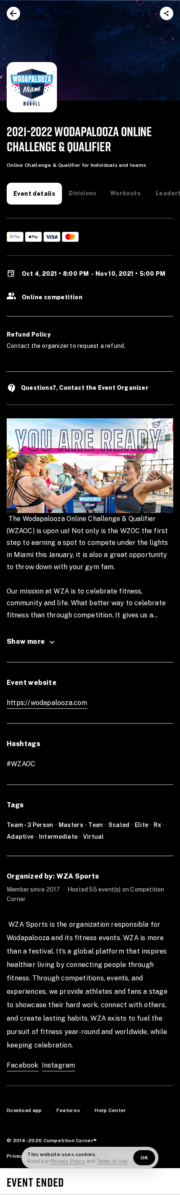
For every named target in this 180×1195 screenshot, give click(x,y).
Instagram (58, 1065)
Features (68, 1110)
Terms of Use (112, 1161)
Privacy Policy (68, 1161)
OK (144, 1158)
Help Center (110, 1110)
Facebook (23, 1065)
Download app (24, 1110)
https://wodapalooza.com (47, 703)
